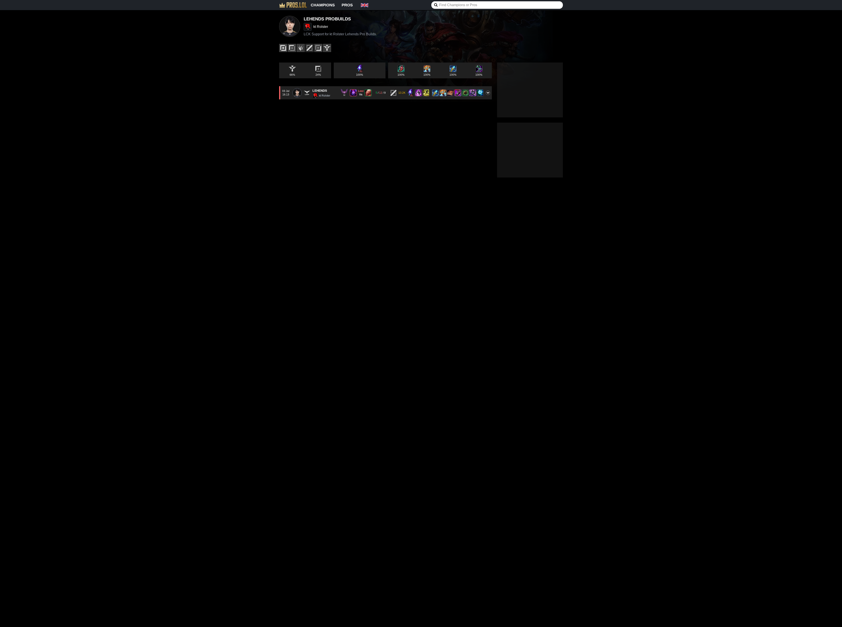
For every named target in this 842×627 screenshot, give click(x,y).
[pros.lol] (293, 5)
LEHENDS (319, 90)
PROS (347, 5)
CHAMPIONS (323, 5)
